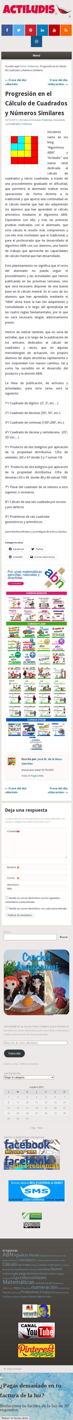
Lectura (51, 1273)
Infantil (7, 1273)
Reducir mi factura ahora (14, 1418)
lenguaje (7, 1278)
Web (9, 888)
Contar (62, 1260)
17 (27, 1108)
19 (46, 1108)
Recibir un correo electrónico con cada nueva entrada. (38, 908)
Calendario (26, 1260)
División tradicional (49, 1265)
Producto (46, 1292)
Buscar (7, 932)
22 (8, 1113)
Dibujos (35, 1265)
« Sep (33, 1127)
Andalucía (44, 1255)
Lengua (60, 1273)
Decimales (24, 1265)
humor (56, 1269)
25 (36, 1113)
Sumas (32, 1296)
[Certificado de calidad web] (32, 1220)
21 (64, 1108)
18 (36, 1108)
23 (17, 1113)
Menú (36, 55)
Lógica (16, 1278)
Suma (24, 1296)
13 (55, 1102)
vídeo (49, 1296)
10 (27, 1102)
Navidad (26, 1288)
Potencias (33, 66)
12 (46, 1102)
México (18, 1287)
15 (8, 1108)
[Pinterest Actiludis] (37, 1350)
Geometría (44, 1269)
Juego (23, 1273)
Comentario (13, 832)
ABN (8, 1254)
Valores (41, 1296)
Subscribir (14, 1053)
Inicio (23, 66)
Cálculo (10, 1264)
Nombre (13, 868)
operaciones (64, 1288)
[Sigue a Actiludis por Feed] (66, 30)
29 (8, 1118)
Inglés (14, 1273)
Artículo (14, 1260)
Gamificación (22, 1269)
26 (46, 1113)
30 (17, 1118)
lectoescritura (37, 1273)
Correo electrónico (13, 881)
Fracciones (8, 1269)
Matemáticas (18, 1282)
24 (27, 1113)
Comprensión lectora (47, 1260)
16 (17, 1108)
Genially (33, 1269)
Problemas (30, 1292)
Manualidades (34, 1277)
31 (27, 1118)
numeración (44, 1287)
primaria (16, 1293)
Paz (5, 1292)
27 (55, 1113)
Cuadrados (15, 124)
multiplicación (44, 1283)
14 (64, 1102)
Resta (17, 1296)
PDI (9, 1292)
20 (55, 1108)
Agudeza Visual (26, 1255)
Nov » (40, 1127)
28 (64, 1113)
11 (36, 1102)
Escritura (64, 1265)
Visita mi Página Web (33, 775)
